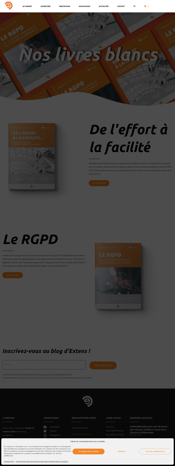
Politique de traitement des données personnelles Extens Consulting (42, 461)
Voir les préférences (155, 451)
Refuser (122, 451)
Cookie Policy (9, 461)
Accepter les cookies (89, 451)
